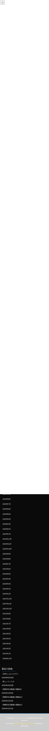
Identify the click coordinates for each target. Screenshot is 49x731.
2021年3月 (7, 644)
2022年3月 (7, 584)
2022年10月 (7, 549)
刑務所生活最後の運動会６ (13, 697)
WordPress (17, 723)
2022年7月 (7, 564)
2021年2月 (7, 649)
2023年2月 (7, 529)
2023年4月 (7, 519)
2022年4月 (7, 579)
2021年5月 (7, 634)
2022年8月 (7, 559)
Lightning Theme (28, 723)
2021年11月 (7, 604)
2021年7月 (7, 624)
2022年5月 (7, 574)
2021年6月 (7, 629)
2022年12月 (7, 539)
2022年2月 (7, 589)
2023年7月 (7, 504)
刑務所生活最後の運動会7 (12, 689)
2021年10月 (7, 609)
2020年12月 (7, 658)
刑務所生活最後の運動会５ (13, 705)
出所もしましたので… (11, 674)
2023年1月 (7, 534)
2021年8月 (7, 619)
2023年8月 (7, 499)
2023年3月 (7, 524)
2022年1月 (7, 594)
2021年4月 (7, 639)
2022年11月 (7, 544)
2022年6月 (7, 569)
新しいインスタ (8, 681)
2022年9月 (7, 554)
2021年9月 (7, 614)
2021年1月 (7, 654)
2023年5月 (7, 514)
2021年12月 (7, 599)
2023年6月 (7, 509)
